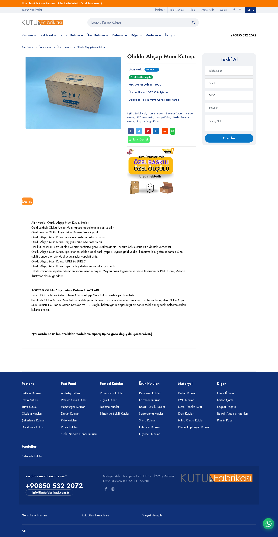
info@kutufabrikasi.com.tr (50, 492)
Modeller (151, 35)
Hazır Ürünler (225, 393)
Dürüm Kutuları (70, 413)
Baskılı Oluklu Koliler (152, 407)
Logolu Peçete (226, 407)
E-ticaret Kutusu (174, 113)
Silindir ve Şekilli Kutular (114, 413)
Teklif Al (229, 59)
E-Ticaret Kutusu (149, 427)
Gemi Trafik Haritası (34, 515)
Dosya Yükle (207, 10)
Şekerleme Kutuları (34, 420)
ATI (24, 531)
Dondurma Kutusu (33, 427)
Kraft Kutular (185, 413)
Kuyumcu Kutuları (150, 434)
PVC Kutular (186, 400)
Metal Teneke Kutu (190, 407)
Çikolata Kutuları (32, 413)
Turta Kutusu (29, 407)
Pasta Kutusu (30, 400)
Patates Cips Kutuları (74, 400)
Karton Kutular (187, 393)
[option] (73, 93)
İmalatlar (160, 10)
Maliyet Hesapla (152, 515)
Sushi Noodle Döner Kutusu (79, 434)
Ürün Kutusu (156, 113)
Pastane (27, 35)
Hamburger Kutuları (73, 407)
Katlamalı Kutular (32, 456)
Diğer (135, 35)
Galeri (223, 10)
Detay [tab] (27, 201)
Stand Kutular (147, 420)
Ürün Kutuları (96, 35)
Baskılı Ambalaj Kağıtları (232, 413)
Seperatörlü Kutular (151, 413)
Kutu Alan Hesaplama (95, 515)
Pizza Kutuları (69, 427)
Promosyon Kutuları (112, 393)
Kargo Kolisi (163, 117)
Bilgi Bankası (177, 10)
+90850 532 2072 (54, 485)
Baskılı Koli (140, 113)
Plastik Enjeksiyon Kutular (194, 427)
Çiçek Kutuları (108, 400)
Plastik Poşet (225, 420)
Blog (192, 10)
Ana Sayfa (27, 47)
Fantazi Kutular (70, 35)
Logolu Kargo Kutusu (148, 121)
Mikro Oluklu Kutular (190, 420)
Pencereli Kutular (150, 393)
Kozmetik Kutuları (150, 400)
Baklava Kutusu (31, 393)
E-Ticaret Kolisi (145, 117)
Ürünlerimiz (45, 47)
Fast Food (46, 35)
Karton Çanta (225, 400)
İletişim (170, 35)
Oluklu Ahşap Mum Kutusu (161, 56)
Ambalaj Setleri (70, 393)
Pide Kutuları (69, 420)
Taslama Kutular (109, 407)
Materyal (118, 35)
